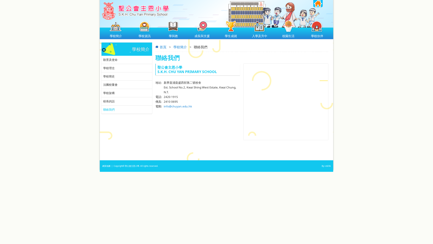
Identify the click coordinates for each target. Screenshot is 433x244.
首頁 (163, 47)
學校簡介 (116, 36)
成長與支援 (202, 36)
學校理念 (109, 68)
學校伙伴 (317, 36)
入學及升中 (259, 36)
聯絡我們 (109, 109)
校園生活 (288, 36)
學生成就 (231, 36)
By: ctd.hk (326, 166)
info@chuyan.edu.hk (178, 106)
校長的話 (109, 101)
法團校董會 (110, 85)
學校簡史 (109, 76)
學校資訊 (145, 36)
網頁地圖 (106, 166)
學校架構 (109, 93)
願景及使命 (110, 60)
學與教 (173, 36)
